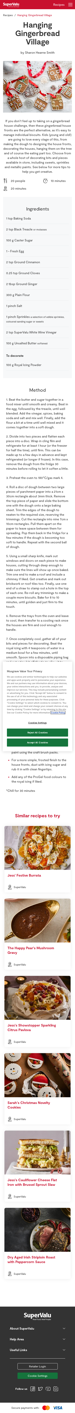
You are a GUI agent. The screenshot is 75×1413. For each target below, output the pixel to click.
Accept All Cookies (37, 742)
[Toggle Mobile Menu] (70, 4)
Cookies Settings (37, 722)
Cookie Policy (58, 712)
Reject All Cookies (38, 732)
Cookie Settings (38, 1375)
